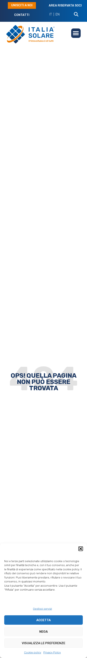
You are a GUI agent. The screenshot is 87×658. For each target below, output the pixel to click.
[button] (81, 549)
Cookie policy (32, 652)
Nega (43, 632)
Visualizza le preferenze (43, 643)
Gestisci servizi (42, 608)
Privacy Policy (52, 652)
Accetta (43, 620)
